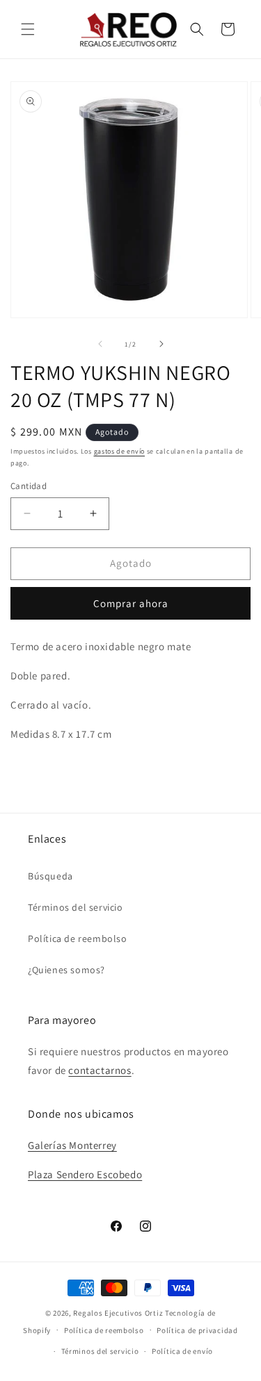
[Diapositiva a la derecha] (161, 344)
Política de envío (182, 1351)
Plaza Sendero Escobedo (85, 1174)
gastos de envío (119, 451)
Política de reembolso (77, 938)
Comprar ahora (130, 603)
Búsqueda (50, 876)
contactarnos (99, 1070)
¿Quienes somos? (66, 970)
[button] (28, 29)
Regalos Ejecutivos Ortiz (118, 1313)
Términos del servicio (75, 907)
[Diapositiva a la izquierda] (100, 344)
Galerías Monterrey (72, 1145)
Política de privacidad (197, 1330)
